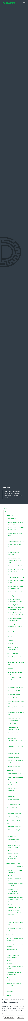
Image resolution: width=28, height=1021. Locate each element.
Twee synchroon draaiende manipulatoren (14, 979)
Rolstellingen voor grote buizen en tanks (15, 968)
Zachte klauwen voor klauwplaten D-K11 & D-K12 (15, 739)
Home (5, 508)
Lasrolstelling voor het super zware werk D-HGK (15, 619)
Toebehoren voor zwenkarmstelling (11, 835)
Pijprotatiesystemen (12, 653)
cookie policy (10, 1010)
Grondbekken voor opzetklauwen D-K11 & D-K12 (16, 734)
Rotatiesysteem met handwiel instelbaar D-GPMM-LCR (16, 906)
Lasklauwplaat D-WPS (14, 691)
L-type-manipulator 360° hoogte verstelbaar (15, 945)
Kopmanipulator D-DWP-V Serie (15, 534)
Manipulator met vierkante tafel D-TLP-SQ (15, 984)
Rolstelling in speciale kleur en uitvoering (14, 962)
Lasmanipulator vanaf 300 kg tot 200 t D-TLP (15, 570)
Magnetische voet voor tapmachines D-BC (14, 789)
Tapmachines (10, 770)
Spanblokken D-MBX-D (14, 800)
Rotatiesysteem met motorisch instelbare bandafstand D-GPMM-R (14, 891)
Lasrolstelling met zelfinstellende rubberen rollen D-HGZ (15, 634)
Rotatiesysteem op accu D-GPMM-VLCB (15, 871)
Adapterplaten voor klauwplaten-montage (14, 728)
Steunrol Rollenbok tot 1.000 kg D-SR (15, 679)
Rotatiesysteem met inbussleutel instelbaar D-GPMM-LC (14, 913)
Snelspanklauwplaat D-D (14, 698)
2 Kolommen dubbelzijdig (14, 813)
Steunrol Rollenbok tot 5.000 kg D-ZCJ (15, 673)
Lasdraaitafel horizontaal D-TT (16, 592)
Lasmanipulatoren (11, 519)
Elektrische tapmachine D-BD (15, 774)
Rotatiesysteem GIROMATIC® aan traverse (15, 990)
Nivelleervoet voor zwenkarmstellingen (13, 852)
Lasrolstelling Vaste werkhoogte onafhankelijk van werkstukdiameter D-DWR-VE (16, 607)
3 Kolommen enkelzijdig (14, 830)
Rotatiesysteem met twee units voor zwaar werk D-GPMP (15, 878)
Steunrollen (10, 669)
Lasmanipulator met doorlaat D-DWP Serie (15, 523)
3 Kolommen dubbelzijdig (14, 826)
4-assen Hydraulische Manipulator (13, 553)
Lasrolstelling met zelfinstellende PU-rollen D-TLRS (15, 626)
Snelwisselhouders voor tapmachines (14, 795)
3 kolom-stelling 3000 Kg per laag (14, 822)
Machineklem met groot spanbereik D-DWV (14, 719)
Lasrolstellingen (11, 596)
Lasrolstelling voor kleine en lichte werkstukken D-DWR (15, 600)
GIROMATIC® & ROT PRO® (13, 863)
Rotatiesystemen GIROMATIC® (15, 867)
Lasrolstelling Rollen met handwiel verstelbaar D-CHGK (15, 614)
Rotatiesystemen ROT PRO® (14, 919)
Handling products (10, 515)
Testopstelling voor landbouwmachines (12, 951)
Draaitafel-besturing (13, 754)
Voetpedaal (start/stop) (14, 766)
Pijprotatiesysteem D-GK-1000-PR (15, 658)
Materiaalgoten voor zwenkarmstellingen (13, 841)
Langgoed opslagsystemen (13, 804)
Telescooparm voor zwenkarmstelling (13, 858)
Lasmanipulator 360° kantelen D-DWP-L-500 (16, 529)
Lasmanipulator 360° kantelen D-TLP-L (16, 582)
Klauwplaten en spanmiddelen (14, 684)
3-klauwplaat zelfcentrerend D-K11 (16, 702)
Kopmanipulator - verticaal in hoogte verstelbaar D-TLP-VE (16, 576)
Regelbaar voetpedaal (13, 757)
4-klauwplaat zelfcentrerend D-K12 (16, 708)
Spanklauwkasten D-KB (14, 724)
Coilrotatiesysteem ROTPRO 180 (15, 923)
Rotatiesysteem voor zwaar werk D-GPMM (15, 885)
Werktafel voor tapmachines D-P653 (15, 784)
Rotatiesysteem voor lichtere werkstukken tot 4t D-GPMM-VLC (16, 899)
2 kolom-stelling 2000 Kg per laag (14, 809)
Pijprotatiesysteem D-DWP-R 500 (16, 663)
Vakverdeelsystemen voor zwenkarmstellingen (15, 846)
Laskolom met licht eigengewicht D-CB (13, 648)
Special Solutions (10, 935)
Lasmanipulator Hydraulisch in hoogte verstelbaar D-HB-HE (15, 540)
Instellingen (20, 1017)
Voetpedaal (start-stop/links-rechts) (15, 762)
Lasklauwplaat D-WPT (14, 694)
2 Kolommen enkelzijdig (14, 817)
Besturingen (10, 750)
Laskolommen (10, 640)
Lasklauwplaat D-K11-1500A (15, 687)
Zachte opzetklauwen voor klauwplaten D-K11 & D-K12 (15, 745)
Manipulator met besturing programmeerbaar (14, 973)
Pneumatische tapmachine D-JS (15, 778)
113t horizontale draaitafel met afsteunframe (15, 939)
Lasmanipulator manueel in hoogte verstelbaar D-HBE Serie (15, 560)
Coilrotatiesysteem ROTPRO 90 (15, 929)
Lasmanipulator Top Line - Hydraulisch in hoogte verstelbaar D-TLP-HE (15, 547)
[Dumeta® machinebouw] (9, 3)
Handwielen (9, 995)
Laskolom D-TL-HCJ (13, 644)
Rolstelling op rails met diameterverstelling (13, 956)
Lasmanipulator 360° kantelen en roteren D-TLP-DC (16, 587)
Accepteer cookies (9, 1017)
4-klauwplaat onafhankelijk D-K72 (16, 713)
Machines (7, 512)
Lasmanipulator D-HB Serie (15, 566)
